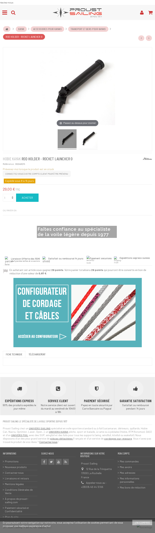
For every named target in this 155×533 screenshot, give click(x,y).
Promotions (12, 461)
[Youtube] (59, 462)
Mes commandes (129, 461)
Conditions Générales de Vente (19, 491)
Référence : (9, 164)
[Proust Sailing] (77, 12)
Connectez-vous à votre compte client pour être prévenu (36, 174)
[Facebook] (44, 462)
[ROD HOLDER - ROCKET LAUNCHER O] (88, 139)
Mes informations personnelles (129, 480)
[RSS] (66, 462)
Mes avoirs (126, 467)
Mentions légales (14, 484)
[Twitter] (51, 462)
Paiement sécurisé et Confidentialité (17, 509)
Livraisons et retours (17, 478)
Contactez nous (48, 442)
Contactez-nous (14, 472)
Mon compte (124, 453)
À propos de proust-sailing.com (16, 500)
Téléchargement (37, 354)
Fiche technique (14, 354)
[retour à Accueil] (7, 29)
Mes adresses (127, 472)
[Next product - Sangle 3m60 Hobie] (149, 38)
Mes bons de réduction (132, 487)
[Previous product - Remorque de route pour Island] (141, 38)
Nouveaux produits (16, 467)
